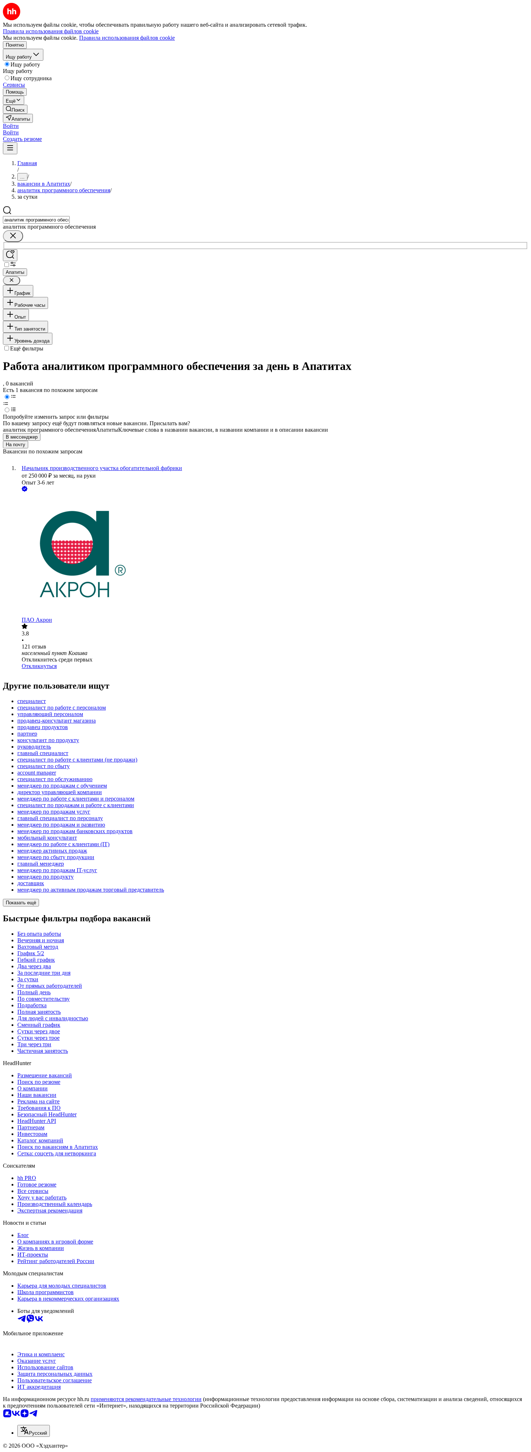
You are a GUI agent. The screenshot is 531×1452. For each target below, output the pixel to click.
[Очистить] (13, 236)
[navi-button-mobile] (10, 148)
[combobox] (36, 220)
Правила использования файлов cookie (127, 38)
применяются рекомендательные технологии (146, 1399)
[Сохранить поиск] (10, 255)
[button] (11, 126)
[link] (15, 109)
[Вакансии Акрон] (273, 555)
